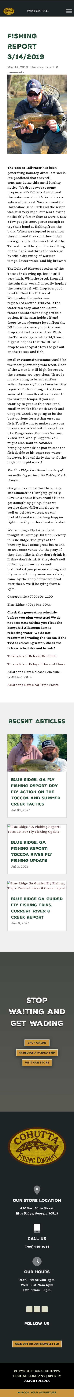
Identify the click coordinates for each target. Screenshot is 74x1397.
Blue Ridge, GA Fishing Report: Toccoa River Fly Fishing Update (31, 852)
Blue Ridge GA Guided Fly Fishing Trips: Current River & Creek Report (37, 908)
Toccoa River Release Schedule (32, 656)
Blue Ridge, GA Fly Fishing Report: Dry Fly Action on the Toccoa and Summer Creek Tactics (35, 792)
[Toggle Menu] (69, 11)
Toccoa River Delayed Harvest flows (36, 664)
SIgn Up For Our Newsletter (37, 1344)
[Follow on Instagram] (37, 1309)
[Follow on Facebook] (29, 1309)
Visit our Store (37, 1062)
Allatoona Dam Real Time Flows (33, 685)
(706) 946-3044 (38, 11)
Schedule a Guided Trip (37, 1053)
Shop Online (37, 1043)
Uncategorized (42, 67)
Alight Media (37, 1381)
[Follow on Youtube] (45, 1309)
